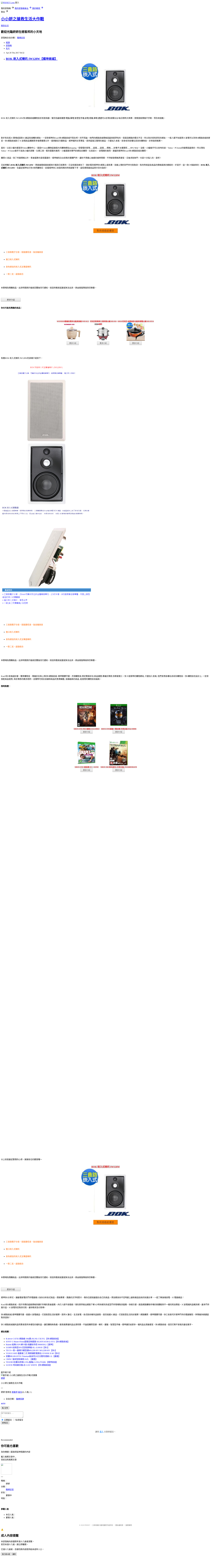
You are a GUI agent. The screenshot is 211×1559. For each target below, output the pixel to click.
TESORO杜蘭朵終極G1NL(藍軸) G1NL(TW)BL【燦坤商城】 (32, 1362)
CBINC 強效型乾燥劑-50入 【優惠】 (21, 1359)
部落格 (9, 46)
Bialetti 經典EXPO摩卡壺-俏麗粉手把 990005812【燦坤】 (30, 1345)
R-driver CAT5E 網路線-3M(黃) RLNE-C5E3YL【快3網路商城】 (33, 1339)
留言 (20, 1392)
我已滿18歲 (6, 1554)
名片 (8, 48)
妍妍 (3, 1378)
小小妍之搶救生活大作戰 (22, 19)
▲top (3, 1403)
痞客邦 (15, 1392)
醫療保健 (20, 1399)
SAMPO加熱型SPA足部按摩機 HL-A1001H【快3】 (27, 1347)
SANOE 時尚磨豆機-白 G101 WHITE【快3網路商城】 (29, 1365)
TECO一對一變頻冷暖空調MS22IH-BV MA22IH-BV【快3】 (31, 1350)
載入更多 (5, 1408)
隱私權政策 (119, 1525)
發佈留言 (5, 1423)
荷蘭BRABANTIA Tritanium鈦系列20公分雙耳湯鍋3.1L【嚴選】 (33, 1356)
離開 (14, 1554)
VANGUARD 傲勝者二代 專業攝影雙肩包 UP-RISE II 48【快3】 (33, 1353)
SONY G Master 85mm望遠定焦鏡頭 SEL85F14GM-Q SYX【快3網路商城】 (37, 1342)
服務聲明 (129, 1525)
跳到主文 (5, 26)
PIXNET (87, 1525)
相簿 (8, 43)
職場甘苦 (21, 38)
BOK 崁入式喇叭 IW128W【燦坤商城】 (32, 58)
